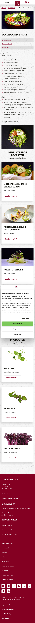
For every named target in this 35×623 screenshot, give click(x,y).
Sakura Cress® (7, 44)
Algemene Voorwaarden (10, 605)
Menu (6, 2)
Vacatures (4, 570)
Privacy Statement (7, 609)
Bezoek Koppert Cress (9, 534)
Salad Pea (5, 48)
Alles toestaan (17, 323)
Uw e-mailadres (7, 513)
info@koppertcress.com (9, 498)
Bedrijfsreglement (7, 579)
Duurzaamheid (6, 539)
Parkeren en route (7, 566)
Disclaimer (5, 618)
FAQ (2, 557)
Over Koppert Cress (8, 530)
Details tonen (25, 318)
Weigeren (17, 334)
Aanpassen (16, 329)
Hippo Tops (6, 40)
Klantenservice (6, 525)
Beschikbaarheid (7, 575)
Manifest (4, 552)
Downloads (5, 548)
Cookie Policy (6, 614)
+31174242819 (5, 494)
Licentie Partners (7, 543)
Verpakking (5, 561)
